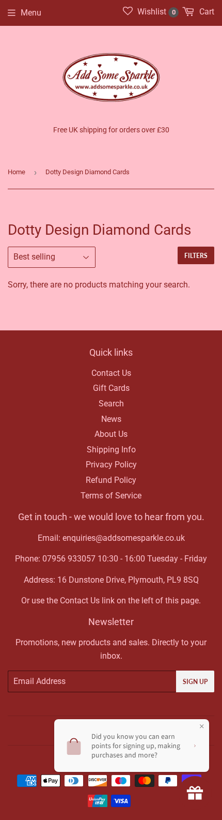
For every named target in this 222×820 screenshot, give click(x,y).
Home (16, 172)
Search (111, 403)
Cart (205, 12)
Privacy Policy (111, 464)
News (111, 419)
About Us (111, 434)
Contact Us (111, 373)
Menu (31, 13)
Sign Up (195, 682)
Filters (196, 256)
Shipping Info (111, 449)
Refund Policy (111, 480)
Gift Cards (111, 388)
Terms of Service (111, 495)
